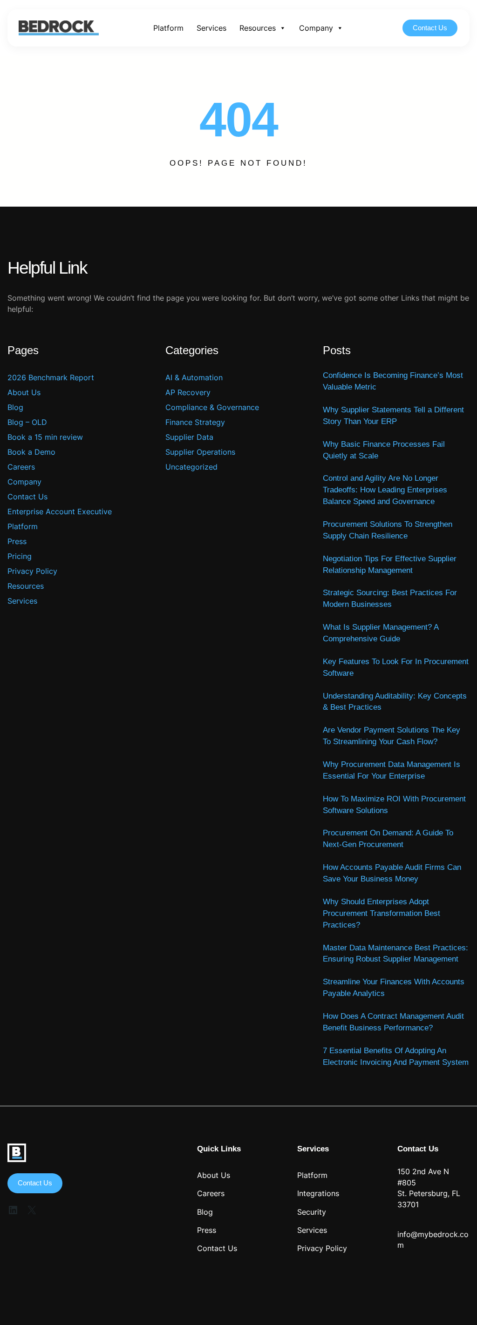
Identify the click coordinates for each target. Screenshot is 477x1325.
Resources (257, 28)
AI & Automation (194, 377)
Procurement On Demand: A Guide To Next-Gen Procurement (388, 838)
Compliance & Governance (212, 407)
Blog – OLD (27, 422)
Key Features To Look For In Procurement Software (396, 667)
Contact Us (430, 28)
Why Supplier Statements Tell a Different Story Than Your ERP (393, 415)
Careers (21, 466)
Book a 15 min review (45, 437)
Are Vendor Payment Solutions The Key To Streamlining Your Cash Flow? (391, 736)
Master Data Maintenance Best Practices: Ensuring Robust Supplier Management (395, 953)
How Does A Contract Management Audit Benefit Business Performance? (393, 1022)
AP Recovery (188, 392)
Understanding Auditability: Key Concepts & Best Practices (395, 702)
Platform (168, 28)
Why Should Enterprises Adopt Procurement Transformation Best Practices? (381, 913)
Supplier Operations (200, 452)
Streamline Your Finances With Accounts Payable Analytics (393, 987)
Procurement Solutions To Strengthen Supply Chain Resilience (387, 530)
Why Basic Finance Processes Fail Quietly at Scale (384, 450)
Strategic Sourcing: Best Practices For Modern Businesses (390, 598)
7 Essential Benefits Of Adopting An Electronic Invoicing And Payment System (396, 1056)
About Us (24, 392)
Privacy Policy (32, 571)
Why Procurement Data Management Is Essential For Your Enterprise (391, 770)
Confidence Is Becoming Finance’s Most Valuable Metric (393, 381)
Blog (15, 407)
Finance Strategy (195, 422)
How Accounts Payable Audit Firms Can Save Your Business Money (392, 873)
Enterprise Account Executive (59, 511)
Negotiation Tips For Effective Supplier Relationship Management (390, 564)
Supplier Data (189, 437)
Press (17, 541)
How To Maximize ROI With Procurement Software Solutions (394, 804)
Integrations (318, 1193)
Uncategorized (191, 466)
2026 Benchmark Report (50, 377)
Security (311, 1212)
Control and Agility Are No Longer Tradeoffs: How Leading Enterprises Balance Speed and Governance (385, 490)
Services (211, 28)
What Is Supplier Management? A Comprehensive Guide (380, 633)
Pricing (19, 556)
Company (316, 28)
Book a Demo (31, 452)
